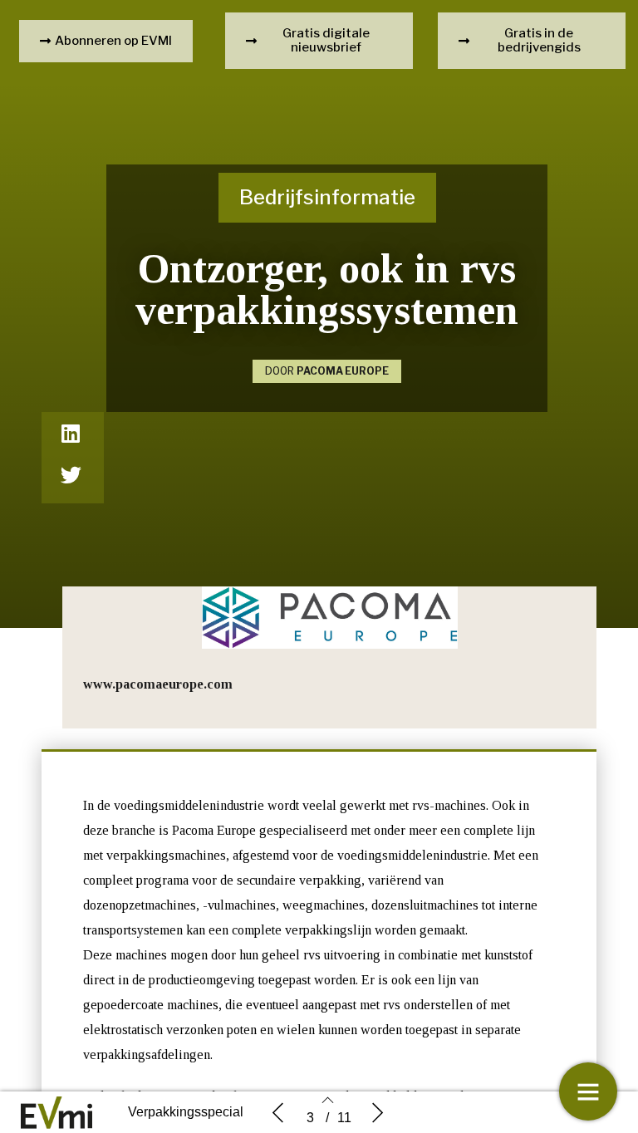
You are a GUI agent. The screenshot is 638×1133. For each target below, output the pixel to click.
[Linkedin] (70, 433)
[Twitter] (70, 474)
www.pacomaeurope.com (158, 684)
